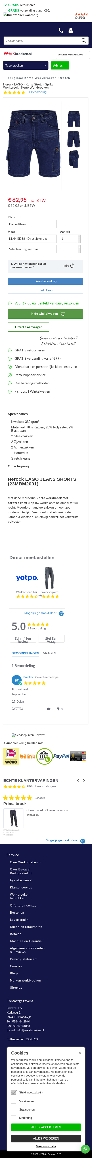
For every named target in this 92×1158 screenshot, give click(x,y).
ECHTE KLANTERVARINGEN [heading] (30, 781)
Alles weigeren (46, 1138)
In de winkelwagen (48, 313)
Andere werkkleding (70, 54)
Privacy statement (24, 959)
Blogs (14, 973)
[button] (20, 701)
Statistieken (27, 1109)
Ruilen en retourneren (26, 927)
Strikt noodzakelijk (31, 1092)
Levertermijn (19, 919)
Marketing (25, 1117)
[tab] (23, 639)
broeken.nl (18, 53)
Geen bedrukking (45, 281)
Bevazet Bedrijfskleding (25, 29)
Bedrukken (45, 290)
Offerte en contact (24, 905)
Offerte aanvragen (28, 327)
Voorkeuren (26, 1101)
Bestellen (17, 912)
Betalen (15, 934)
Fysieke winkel (21, 880)
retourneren (22, 5)
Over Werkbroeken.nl (26, 862)
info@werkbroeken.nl (30, 1030)
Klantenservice (21, 887)
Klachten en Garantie (26, 941)
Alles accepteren (46, 1127)
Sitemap (16, 987)
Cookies (16, 966)
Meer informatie (46, 1146)
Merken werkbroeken (25, 980)
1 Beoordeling (37, 92)
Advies (58, 65)
